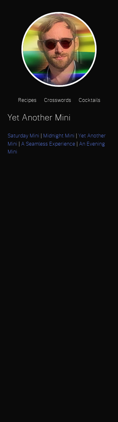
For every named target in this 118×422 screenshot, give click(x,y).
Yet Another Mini (39, 118)
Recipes (27, 100)
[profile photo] (58, 51)
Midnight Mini (59, 135)
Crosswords (57, 100)
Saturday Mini (23, 135)
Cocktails (89, 100)
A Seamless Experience (48, 144)
